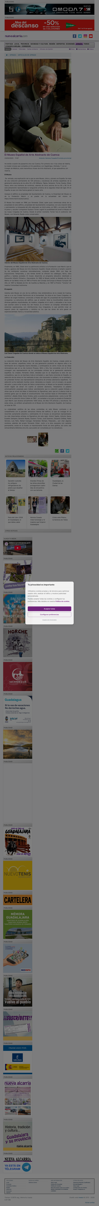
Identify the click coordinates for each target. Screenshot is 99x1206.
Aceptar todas (49, 609)
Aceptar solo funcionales (49, 620)
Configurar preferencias (49, 614)
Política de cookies (62, 601)
